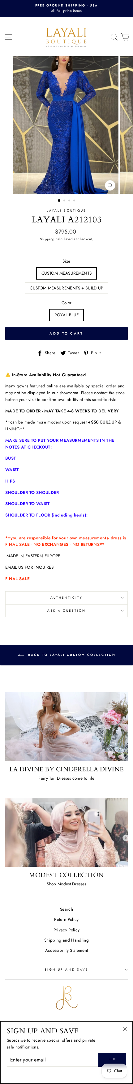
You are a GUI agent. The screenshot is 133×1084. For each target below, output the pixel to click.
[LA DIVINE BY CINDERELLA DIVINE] (66, 726)
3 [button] (69, 201)
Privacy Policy (67, 930)
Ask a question (66, 610)
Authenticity (66, 597)
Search (66, 909)
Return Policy (66, 919)
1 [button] (59, 200)
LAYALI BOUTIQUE (66, 210)
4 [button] (74, 201)
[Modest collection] (66, 832)
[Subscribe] (112, 1060)
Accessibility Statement (66, 950)
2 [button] (64, 201)
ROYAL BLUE (66, 315)
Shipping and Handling (66, 940)
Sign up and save (66, 969)
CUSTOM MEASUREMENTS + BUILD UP (66, 288)
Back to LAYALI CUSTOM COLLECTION (71, 654)
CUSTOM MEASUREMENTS (66, 273)
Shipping (47, 239)
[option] (66, 8)
